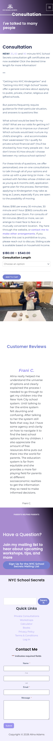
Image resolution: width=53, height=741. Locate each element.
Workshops (26, 620)
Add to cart (12, 277)
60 (16, 53)
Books (26, 627)
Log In (26, 639)
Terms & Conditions (26, 635)
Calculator (26, 623)
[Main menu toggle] (49, 7)
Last (26, 683)
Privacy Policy (26, 631)
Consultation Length (17, 257)
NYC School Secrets (26, 580)
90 (24, 53)
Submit (9, 726)
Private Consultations (26, 616)
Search (43, 601)
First (26, 673)
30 (11, 53)
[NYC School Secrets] (10, 7)
